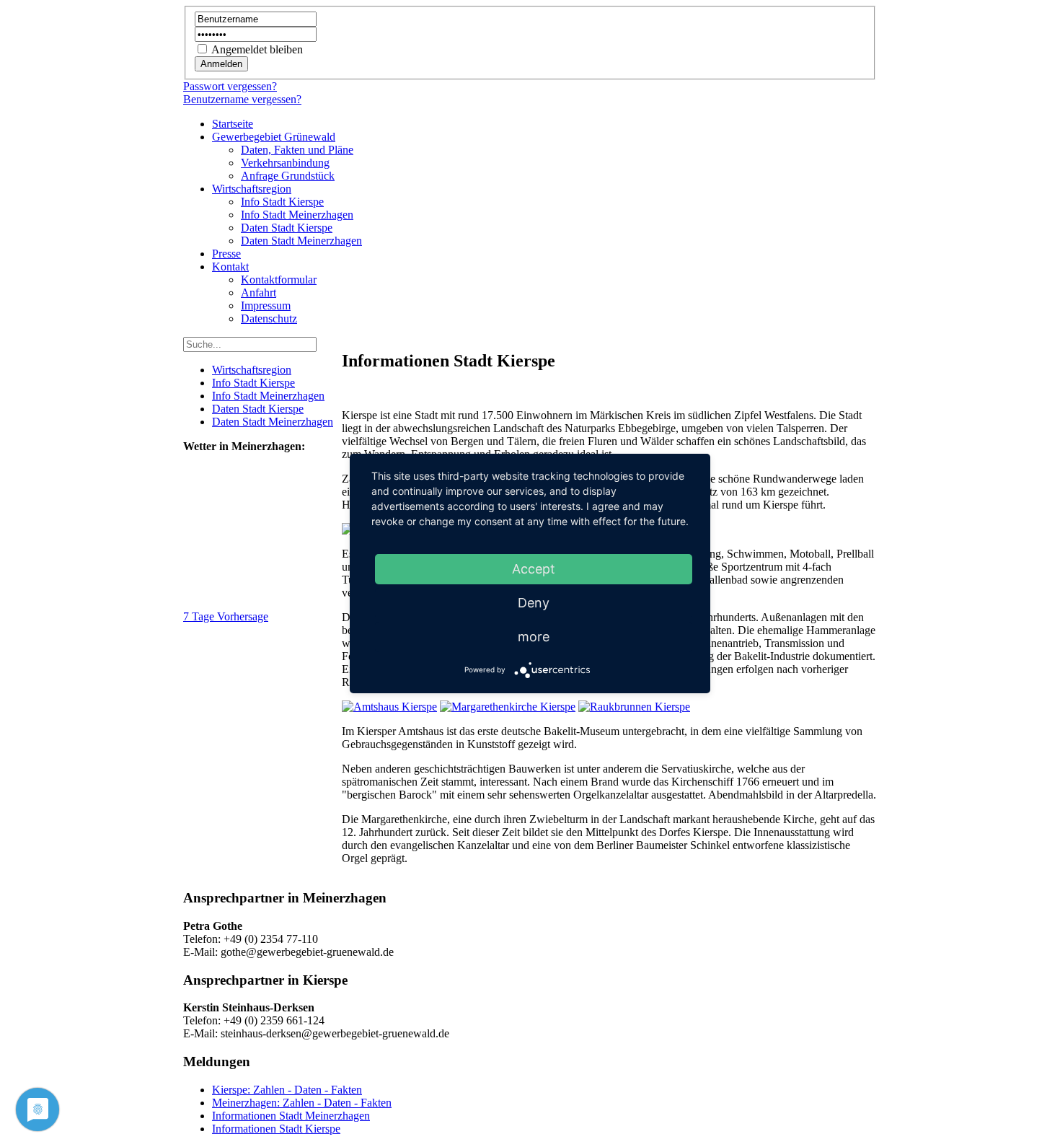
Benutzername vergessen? (242, 99)
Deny (533, 602)
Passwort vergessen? (230, 86)
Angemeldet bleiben (257, 49)
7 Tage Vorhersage (225, 616)
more (533, 636)
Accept (533, 568)
